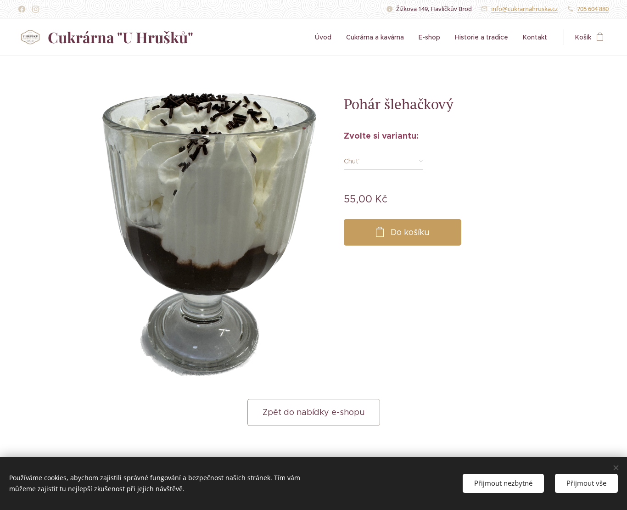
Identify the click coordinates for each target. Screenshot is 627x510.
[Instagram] (35, 9)
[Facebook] (22, 9)
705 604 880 (593, 9)
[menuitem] (326, 37)
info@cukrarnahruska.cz (524, 9)
